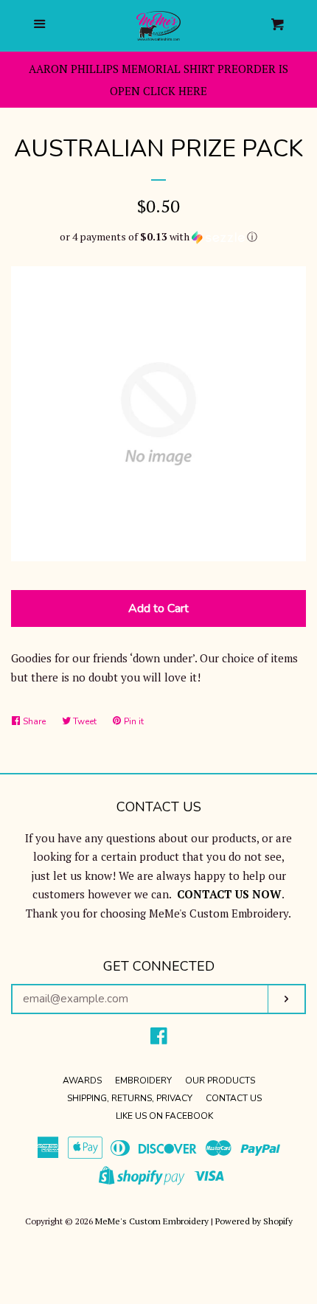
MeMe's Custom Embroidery (152, 1221)
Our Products (220, 1080)
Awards (82, 1080)
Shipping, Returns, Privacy (129, 1098)
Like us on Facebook (164, 1116)
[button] (158, 236)
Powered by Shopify (254, 1221)
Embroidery (143, 1080)
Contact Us (234, 1098)
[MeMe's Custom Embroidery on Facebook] (159, 1038)
